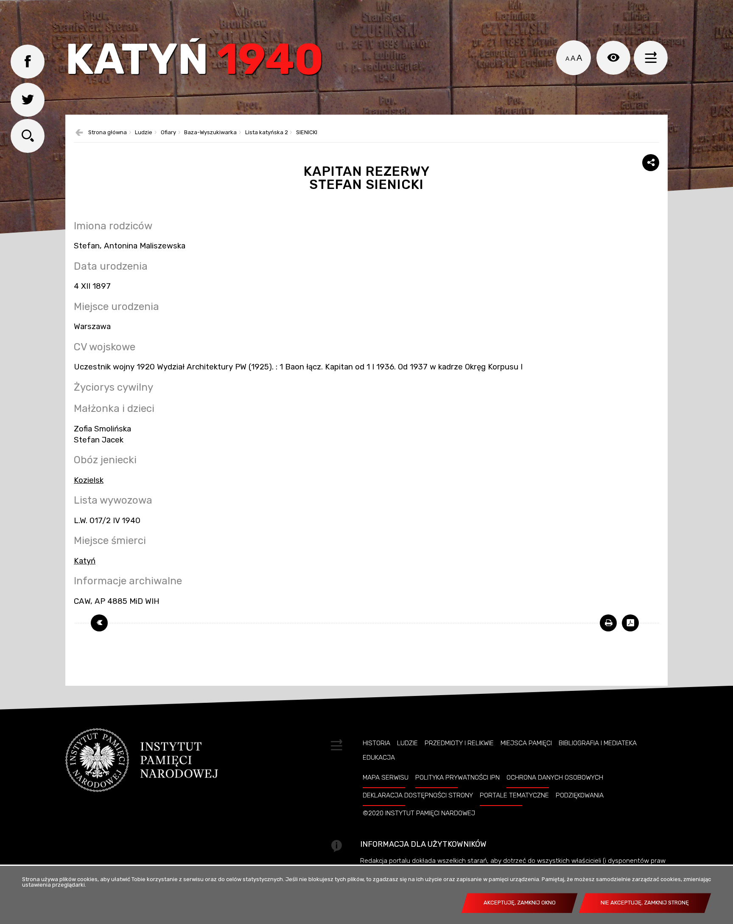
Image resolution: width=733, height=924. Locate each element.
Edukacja (379, 757)
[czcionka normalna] (567, 59)
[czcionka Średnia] (573, 59)
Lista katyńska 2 (266, 132)
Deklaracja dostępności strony (418, 795)
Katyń (194, 61)
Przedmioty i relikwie (459, 743)
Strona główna (107, 132)
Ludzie (143, 132)
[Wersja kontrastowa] (613, 58)
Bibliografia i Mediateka (598, 743)
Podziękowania (580, 795)
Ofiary (168, 132)
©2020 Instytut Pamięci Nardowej (419, 813)
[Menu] (651, 58)
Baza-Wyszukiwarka (210, 132)
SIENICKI (306, 132)
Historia (376, 743)
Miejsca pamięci (526, 743)
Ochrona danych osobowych (554, 777)
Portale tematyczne (514, 795)
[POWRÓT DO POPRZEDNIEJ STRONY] (99, 622)
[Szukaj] (28, 136)
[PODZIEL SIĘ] (650, 162)
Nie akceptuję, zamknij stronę (645, 902)
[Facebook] (28, 62)
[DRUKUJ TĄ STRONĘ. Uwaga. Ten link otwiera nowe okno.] (608, 622)
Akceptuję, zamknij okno (520, 902)
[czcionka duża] (579, 58)
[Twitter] (28, 100)
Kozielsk (89, 480)
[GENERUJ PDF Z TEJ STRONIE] (630, 622)
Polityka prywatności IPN (457, 777)
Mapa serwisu (385, 777)
